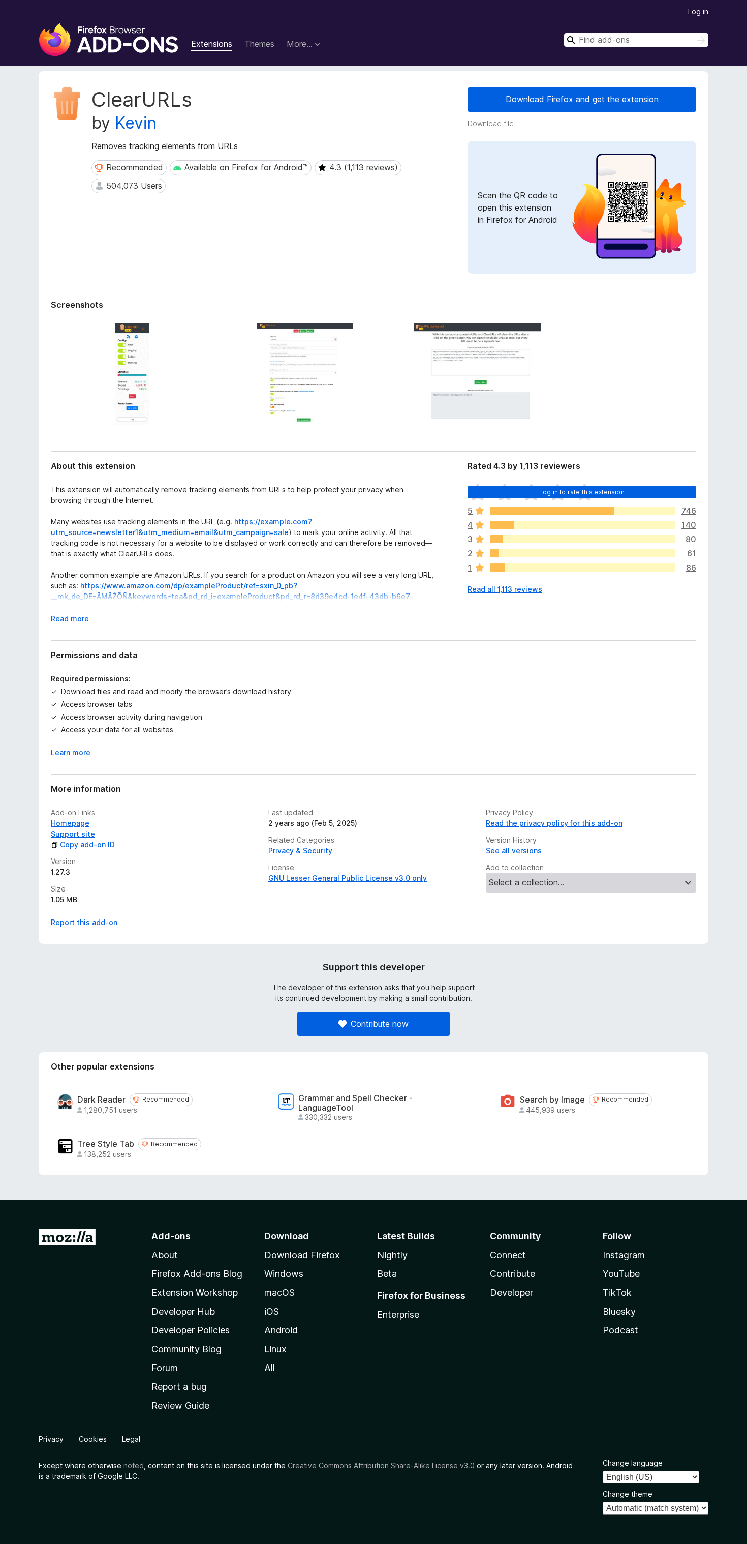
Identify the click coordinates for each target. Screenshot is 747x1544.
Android (281, 1330)
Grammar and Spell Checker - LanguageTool (355, 1103)
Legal (131, 1439)
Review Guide (180, 1405)
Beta (387, 1273)
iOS (271, 1311)
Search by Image (552, 1100)
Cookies (93, 1439)
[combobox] (636, 40)
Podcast (620, 1330)
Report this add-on (84, 922)
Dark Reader (101, 1100)
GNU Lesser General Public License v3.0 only (347, 878)
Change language (633, 1463)
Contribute (512, 1273)
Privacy (51, 1439)
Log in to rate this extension (582, 492)
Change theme (627, 1494)
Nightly (392, 1255)
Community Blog (186, 1349)
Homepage (70, 823)
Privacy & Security (300, 850)
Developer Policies (190, 1330)
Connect (508, 1255)
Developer (511, 1292)
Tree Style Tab (105, 1144)
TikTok (617, 1292)
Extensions (211, 44)
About (164, 1255)
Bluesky (619, 1311)
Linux (275, 1349)
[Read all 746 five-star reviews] (582, 511)
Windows (283, 1273)
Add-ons (171, 1236)
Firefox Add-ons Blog (196, 1273)
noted (133, 1465)
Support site (73, 833)
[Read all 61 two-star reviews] (582, 553)
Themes (259, 44)
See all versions (514, 850)
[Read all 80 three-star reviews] (582, 539)
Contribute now (380, 1024)
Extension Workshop (194, 1292)
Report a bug (179, 1386)
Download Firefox (302, 1255)
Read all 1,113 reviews (505, 589)
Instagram (624, 1255)
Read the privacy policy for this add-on (554, 823)
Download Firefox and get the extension (582, 99)
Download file (491, 123)
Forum (164, 1367)
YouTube (621, 1273)
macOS (279, 1292)
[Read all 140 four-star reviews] (582, 525)
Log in (698, 11)
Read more (70, 618)
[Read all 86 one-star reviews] (582, 567)
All (269, 1367)
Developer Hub (183, 1311)
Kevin (136, 123)
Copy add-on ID (87, 844)
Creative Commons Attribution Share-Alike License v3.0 (381, 1465)
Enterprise (398, 1314)
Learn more (70, 752)
